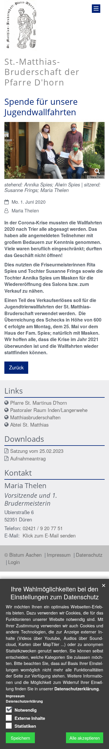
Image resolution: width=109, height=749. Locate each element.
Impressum (59, 554)
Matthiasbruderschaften (35, 417)
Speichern (20, 738)
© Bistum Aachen (23, 554)
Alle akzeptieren (84, 738)
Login (14, 561)
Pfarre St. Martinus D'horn (38, 402)
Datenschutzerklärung (76, 689)
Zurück (16, 367)
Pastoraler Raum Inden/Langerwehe (48, 409)
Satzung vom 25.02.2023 (36, 450)
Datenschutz (89, 554)
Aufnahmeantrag (28, 458)
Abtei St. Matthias (29, 424)
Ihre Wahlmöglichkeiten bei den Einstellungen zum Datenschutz (54, 592)
